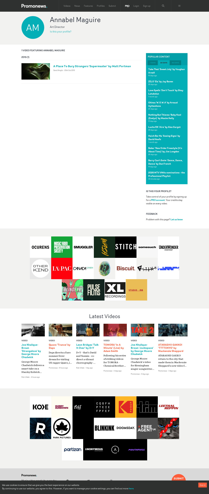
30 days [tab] (163, 63)
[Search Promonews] (163, 6)
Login (136, 5)
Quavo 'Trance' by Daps (59, 346)
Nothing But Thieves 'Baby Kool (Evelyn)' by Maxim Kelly (164, 116)
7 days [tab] (153, 63)
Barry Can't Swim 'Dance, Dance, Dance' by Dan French (165, 162)
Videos (67, 5)
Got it (202, 485)
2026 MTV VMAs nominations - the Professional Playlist (166, 174)
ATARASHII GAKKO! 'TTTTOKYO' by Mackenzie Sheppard (170, 348)
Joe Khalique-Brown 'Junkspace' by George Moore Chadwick (142, 349)
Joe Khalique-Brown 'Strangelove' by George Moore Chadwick (31, 351)
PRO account (158, 200)
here (131, 488)
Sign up (146, 5)
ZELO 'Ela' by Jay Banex (160, 81)
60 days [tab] (175, 63)
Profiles (101, 5)
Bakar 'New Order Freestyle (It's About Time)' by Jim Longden (165, 149)
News (77, 5)
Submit (112, 5)
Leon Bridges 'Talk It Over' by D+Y (87, 346)
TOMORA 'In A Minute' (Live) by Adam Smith (114, 348)
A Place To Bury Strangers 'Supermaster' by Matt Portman (92, 66)
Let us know (176, 219)
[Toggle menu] (179, 6)
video (24, 340)
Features (88, 5)
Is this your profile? (60, 31)
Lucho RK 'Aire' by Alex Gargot (164, 127)
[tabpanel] (167, 124)
